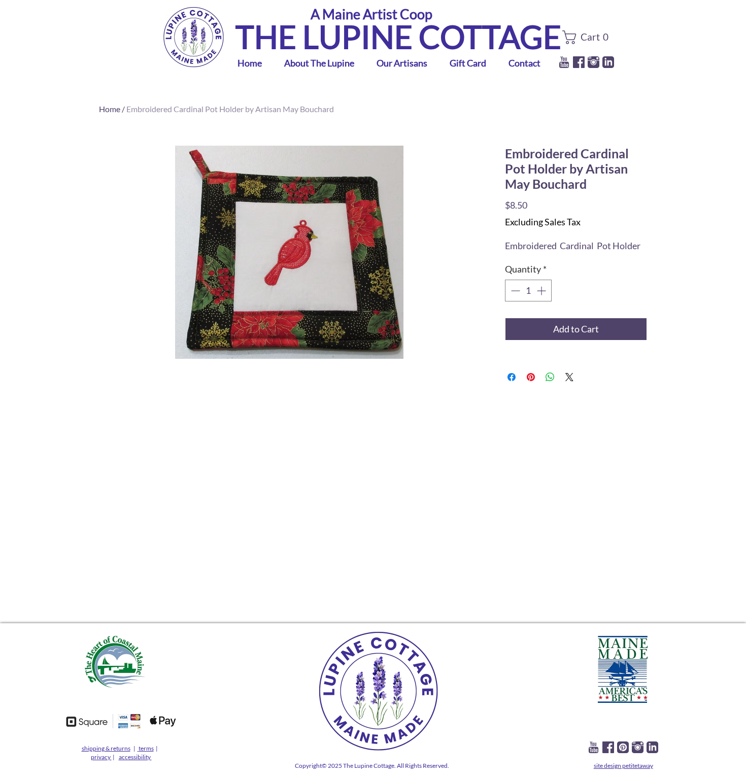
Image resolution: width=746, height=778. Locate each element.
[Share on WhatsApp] (550, 377)
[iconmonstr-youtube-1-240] (564, 62)
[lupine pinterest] (623, 747)
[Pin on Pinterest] (531, 377)
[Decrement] (514, 290)
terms (146, 748)
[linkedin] (608, 62)
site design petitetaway (623, 765)
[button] (588, 37)
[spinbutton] (528, 290)
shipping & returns (106, 748)
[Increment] (542, 290)
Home (109, 109)
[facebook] (579, 62)
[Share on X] (569, 377)
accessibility (135, 757)
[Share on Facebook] (511, 377)
